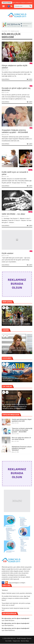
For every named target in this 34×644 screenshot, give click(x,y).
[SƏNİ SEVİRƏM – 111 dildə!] (17, 200)
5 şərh (30, 265)
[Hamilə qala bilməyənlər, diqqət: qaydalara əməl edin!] (6, 422)
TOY (9, 31)
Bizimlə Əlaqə (25, 641)
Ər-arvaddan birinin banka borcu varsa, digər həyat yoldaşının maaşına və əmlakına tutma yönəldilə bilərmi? (16, 406)
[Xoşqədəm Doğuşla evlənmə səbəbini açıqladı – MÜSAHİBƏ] (17, 116)
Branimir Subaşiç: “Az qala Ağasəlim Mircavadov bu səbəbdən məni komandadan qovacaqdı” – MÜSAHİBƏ (16, 322)
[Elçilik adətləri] (17, 240)
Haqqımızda (16, 641)
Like (31, 169)
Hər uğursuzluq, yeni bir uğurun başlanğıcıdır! (15, 618)
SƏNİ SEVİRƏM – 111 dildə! (13, 214)
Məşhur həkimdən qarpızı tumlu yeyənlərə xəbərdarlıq (17, 593)
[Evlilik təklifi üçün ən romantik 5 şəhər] (17, 158)
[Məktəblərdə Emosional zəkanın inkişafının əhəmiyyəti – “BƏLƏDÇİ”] (6, 449)
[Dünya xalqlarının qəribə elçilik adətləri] (17, 52)
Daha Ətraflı (5, 79)
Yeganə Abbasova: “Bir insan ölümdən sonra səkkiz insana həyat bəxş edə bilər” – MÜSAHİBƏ (17, 350)
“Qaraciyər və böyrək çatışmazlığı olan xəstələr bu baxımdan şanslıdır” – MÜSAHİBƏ (22, 430)
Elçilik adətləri (7, 253)
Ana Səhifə (4, 31)
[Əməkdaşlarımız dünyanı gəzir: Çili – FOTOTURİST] (17, 372)
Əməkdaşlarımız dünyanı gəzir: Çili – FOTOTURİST (15, 379)
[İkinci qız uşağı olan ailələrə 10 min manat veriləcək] (6, 440)
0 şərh (30, 79)
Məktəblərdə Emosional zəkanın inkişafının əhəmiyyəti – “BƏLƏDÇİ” (22, 448)
